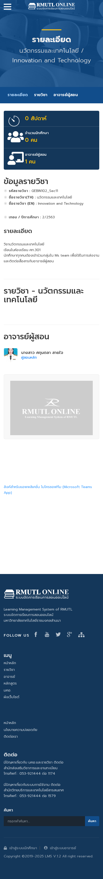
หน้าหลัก (10, 663)
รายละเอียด (18, 95)
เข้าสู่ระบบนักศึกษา (23, 848)
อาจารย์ (9, 676)
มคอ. (7, 690)
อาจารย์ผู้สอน (66, 95)
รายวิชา (40, 95)
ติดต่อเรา (11, 736)
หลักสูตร (10, 683)
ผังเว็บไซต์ (11, 697)
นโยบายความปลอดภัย (20, 729)
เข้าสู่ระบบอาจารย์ (63, 848)
